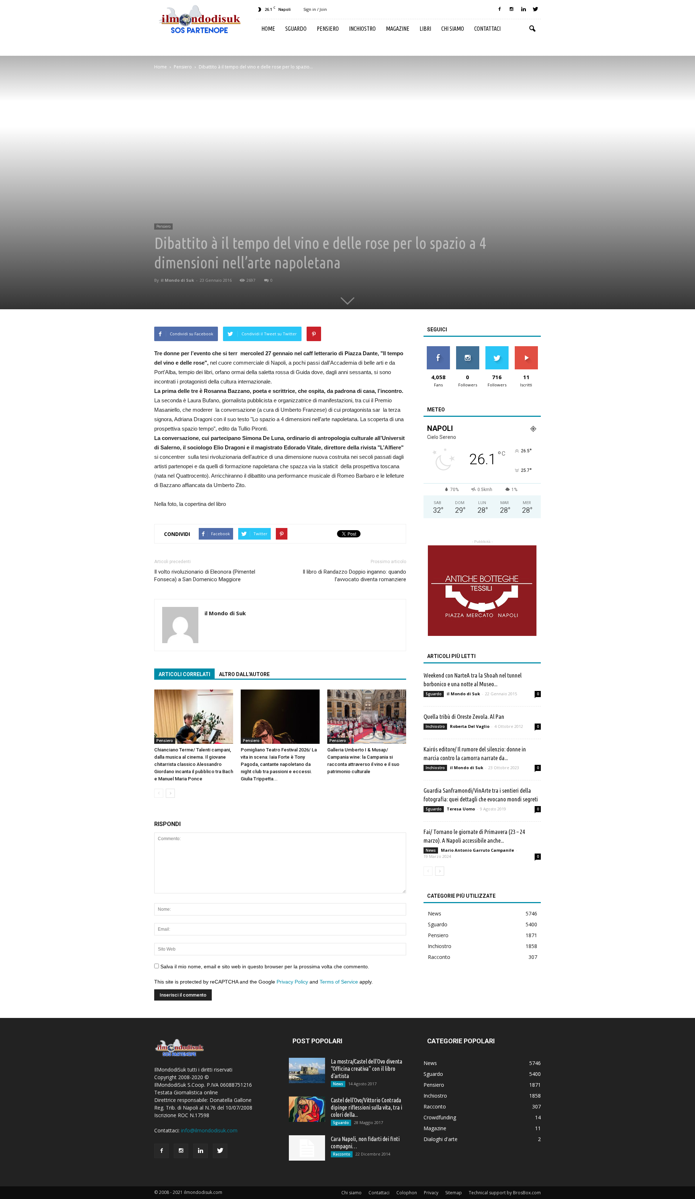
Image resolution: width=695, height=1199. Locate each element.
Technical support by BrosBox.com (505, 1193)
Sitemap (453, 1193)
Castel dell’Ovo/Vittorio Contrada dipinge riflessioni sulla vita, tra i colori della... (366, 1107)
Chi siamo (452, 28)
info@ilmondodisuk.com (209, 1130)
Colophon (406, 1193)
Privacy (431, 1193)
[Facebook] (499, 9)
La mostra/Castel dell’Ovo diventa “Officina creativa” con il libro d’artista (366, 1068)
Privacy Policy (292, 982)
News (431, 850)
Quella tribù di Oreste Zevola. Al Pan (464, 716)
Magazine (397, 28)
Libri (425, 28)
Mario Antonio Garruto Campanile (477, 850)
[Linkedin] (523, 9)
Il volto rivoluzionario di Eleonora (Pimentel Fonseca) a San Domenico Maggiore (204, 576)
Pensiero (328, 28)
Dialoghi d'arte (441, 1139)
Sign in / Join (315, 9)
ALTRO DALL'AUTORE (244, 674)
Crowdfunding (440, 1117)
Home (268, 28)
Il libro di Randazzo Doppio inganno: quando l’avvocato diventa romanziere (354, 576)
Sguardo (296, 28)
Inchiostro (362, 28)
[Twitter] (535, 9)
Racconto (439, 956)
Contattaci (487, 28)
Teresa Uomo (461, 809)
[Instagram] (511, 9)
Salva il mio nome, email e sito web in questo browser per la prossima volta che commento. (264, 966)
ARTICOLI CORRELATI (184, 674)
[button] (532, 29)
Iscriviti (526, 349)
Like (438, 349)
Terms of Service (339, 982)
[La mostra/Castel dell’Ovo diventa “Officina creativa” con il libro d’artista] (307, 1070)
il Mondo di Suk (177, 280)
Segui (467, 349)
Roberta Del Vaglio (469, 726)
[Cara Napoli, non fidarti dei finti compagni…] (307, 1148)
